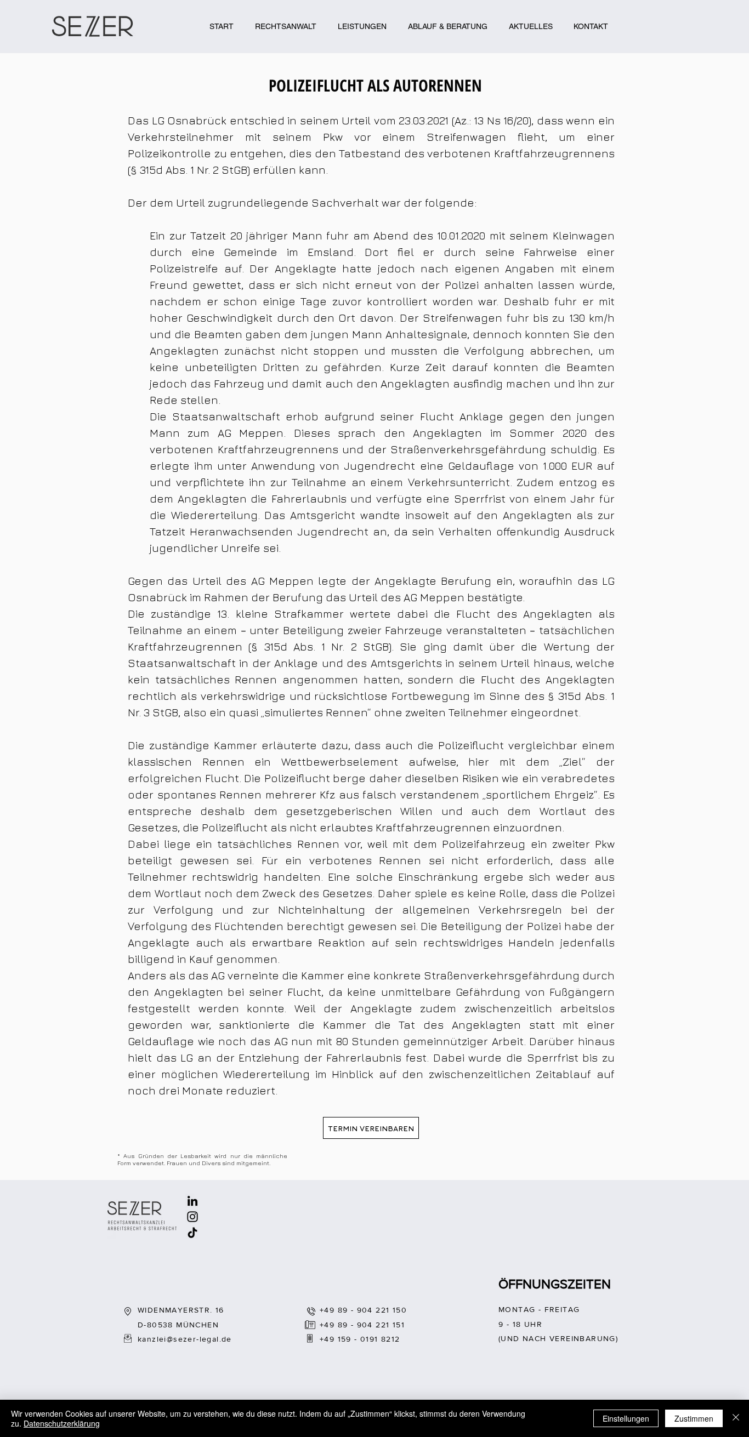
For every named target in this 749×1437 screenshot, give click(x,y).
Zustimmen (693, 1418)
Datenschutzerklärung (62, 1423)
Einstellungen (626, 1418)
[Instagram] (192, 1217)
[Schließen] (735, 1418)
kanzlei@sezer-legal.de (185, 1339)
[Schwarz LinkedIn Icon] (192, 1201)
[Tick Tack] (192, 1232)
